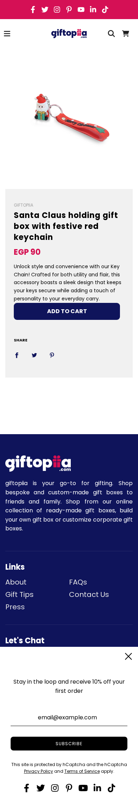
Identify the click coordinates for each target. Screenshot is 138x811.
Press (15, 607)
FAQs (78, 582)
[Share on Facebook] (16, 355)
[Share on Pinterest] (52, 355)
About (16, 582)
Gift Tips (19, 594)
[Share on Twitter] (34, 355)
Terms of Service (82, 771)
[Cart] (126, 34)
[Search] (111, 34)
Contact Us (89, 594)
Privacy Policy (38, 771)
